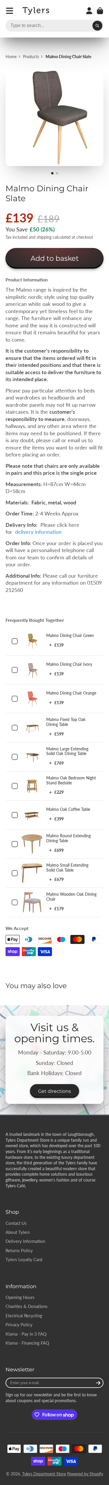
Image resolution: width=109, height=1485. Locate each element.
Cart (100, 10)
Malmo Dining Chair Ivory (69, 664)
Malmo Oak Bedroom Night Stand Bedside (71, 780)
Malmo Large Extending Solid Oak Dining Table (67, 751)
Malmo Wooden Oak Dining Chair (71, 897)
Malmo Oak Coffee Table (68, 809)
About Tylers (18, 1232)
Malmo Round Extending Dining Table (68, 838)
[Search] (97, 26)
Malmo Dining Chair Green (70, 635)
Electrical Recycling (24, 1315)
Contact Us (16, 1223)
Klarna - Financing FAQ (27, 1342)
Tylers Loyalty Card (24, 1259)
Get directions (54, 1091)
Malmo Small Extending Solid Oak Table (67, 867)
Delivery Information (25, 1241)
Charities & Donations (27, 1306)
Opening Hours (20, 1297)
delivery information (39, 532)
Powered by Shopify (85, 1473)
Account (89, 10)
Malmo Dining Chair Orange (71, 692)
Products (31, 56)
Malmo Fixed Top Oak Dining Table (65, 722)
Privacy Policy (19, 1324)
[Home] (36, 11)
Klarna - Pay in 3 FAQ (26, 1333)
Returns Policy (19, 1250)
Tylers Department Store (44, 1473)
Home (11, 56)
